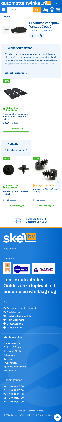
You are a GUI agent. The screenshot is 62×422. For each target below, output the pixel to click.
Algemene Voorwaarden (14, 367)
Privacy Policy (10, 363)
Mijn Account (9, 370)
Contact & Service (11, 343)
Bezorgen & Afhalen (12, 351)
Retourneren (9, 355)
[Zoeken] (37, 9)
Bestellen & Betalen (12, 347)
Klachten (7, 359)
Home (7, 16)
